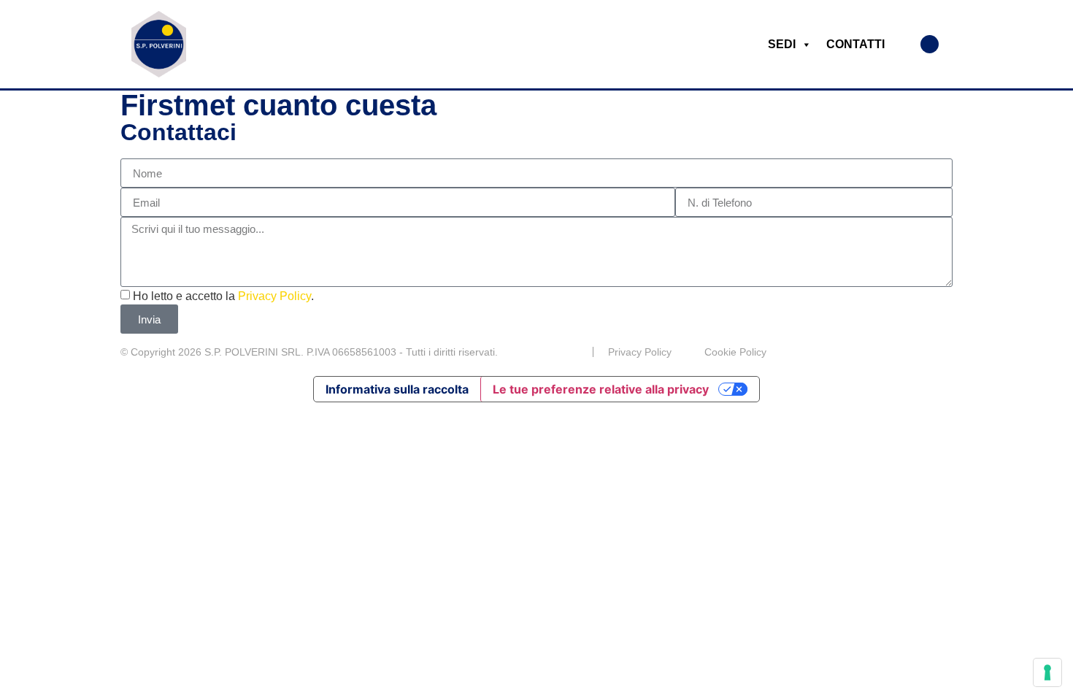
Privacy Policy (274, 296)
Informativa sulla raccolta (397, 389)
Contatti (855, 44)
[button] (929, 44)
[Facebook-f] (947, 352)
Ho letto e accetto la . (223, 296)
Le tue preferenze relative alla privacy (601, 389)
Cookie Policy (735, 352)
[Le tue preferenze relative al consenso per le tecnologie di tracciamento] (1047, 672)
